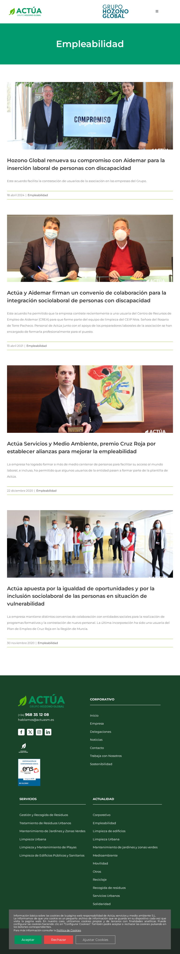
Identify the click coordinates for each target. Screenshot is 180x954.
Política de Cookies (68, 930)
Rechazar (58, 940)
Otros (97, 871)
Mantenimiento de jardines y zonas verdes (125, 847)
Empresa (97, 723)
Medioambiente (105, 855)
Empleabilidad (38, 195)
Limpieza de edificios (109, 831)
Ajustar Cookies (95, 940)
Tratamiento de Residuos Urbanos (45, 823)
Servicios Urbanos (106, 896)
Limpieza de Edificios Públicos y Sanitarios (51, 855)
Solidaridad (102, 904)
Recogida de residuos (109, 888)
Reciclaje (100, 879)
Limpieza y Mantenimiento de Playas (47, 847)
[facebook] (21, 732)
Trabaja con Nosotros (106, 756)
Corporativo (101, 815)
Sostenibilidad (101, 764)
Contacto (97, 748)
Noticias (96, 739)
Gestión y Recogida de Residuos (43, 815)
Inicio (94, 715)
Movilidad (100, 863)
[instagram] (39, 732)
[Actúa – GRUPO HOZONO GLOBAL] (25, 8)
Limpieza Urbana (32, 839)
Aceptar (28, 940)
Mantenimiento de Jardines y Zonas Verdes (52, 831)
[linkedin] (48, 732)
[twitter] (30, 732)
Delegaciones (100, 731)
